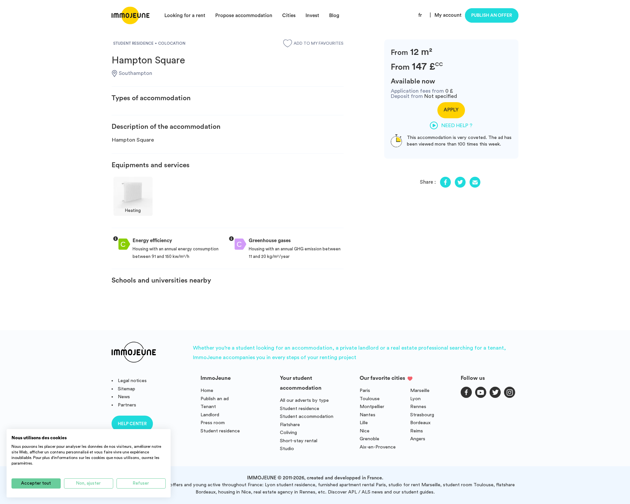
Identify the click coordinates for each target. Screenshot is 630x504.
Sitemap (126, 388)
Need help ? (456, 125)
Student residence (220, 430)
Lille (364, 422)
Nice (364, 430)
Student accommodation (306, 416)
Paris (365, 390)
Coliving (288, 432)
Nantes (367, 414)
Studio (287, 448)
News (124, 396)
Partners (127, 404)
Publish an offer (491, 15)
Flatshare (290, 424)
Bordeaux (420, 422)
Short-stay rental (298, 440)
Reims (416, 430)
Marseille (420, 390)
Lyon (415, 398)
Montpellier (372, 406)
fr (420, 15)
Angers (417, 438)
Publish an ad (214, 398)
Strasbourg (422, 414)
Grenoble (369, 438)
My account (448, 15)
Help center (132, 424)
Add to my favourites (319, 43)
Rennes (418, 406)
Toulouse (370, 398)
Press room (212, 422)
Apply (451, 109)
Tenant (208, 406)
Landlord (209, 414)
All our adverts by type (304, 400)
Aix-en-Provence (378, 447)
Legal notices (132, 380)
